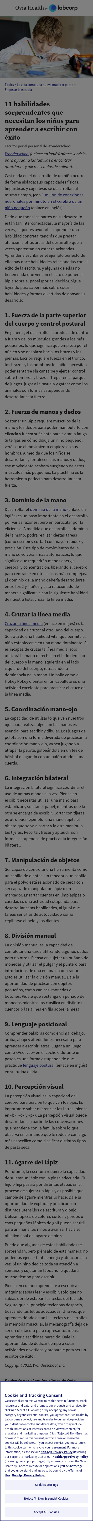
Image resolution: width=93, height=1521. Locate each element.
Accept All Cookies (46, 1512)
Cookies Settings (46, 1485)
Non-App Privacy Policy (56, 1452)
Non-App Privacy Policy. (28, 1475)
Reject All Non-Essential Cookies (46, 1499)
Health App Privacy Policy (70, 1457)
